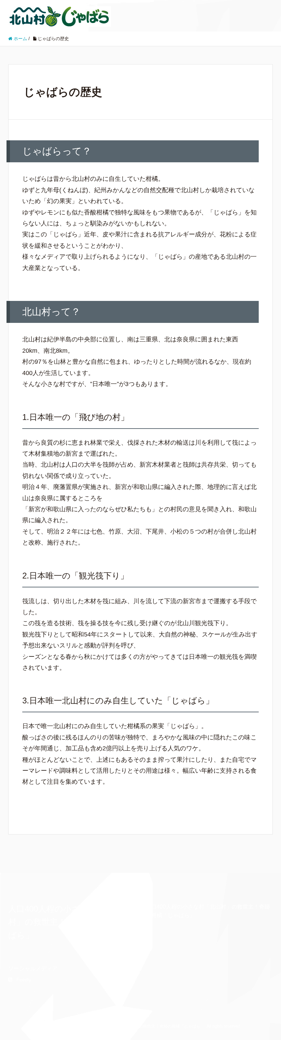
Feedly (23, 979)
